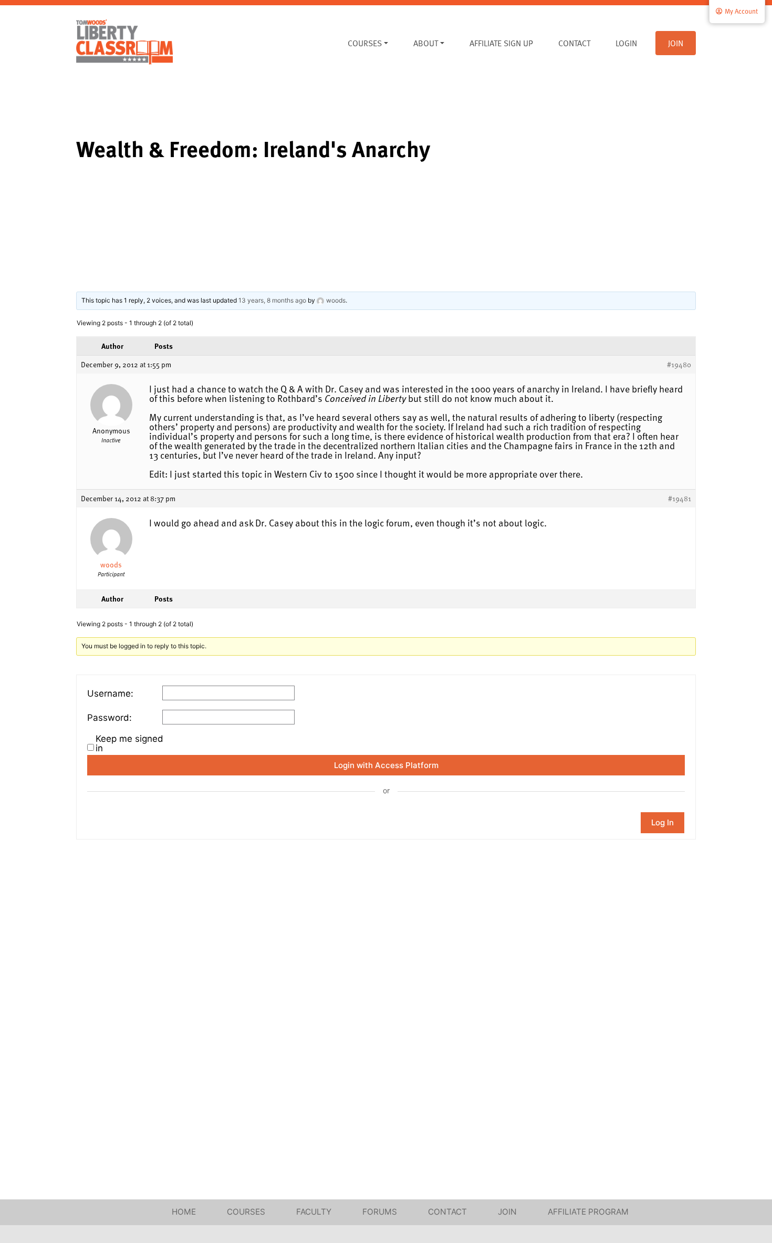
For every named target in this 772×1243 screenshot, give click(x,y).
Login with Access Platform (386, 765)
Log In (662, 822)
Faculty (313, 1212)
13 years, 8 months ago (272, 300)
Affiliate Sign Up (501, 43)
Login (626, 43)
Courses (365, 43)
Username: (110, 693)
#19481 (679, 498)
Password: (109, 717)
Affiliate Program (588, 1212)
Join (675, 43)
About (425, 43)
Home (184, 1212)
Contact (574, 43)
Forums (379, 1212)
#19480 (679, 364)
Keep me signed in (129, 743)
